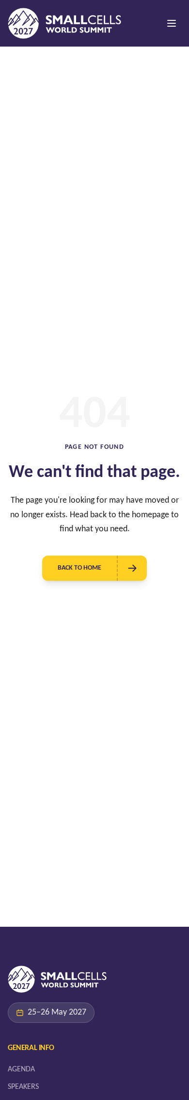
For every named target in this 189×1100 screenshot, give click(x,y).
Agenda (21, 1069)
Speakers (23, 1087)
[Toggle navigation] (171, 23)
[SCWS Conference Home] (64, 23)
